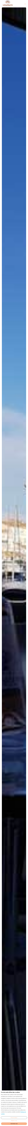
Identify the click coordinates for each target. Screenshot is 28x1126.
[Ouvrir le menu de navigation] (25, 4)
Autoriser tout (14, 1123)
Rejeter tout (14, 1120)
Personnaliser (14, 1117)
